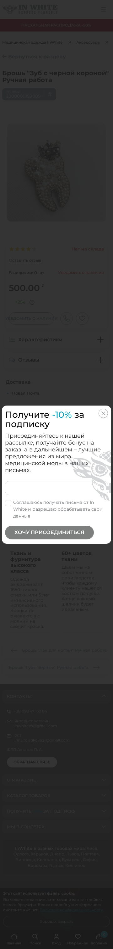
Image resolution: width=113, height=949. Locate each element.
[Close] (103, 413)
